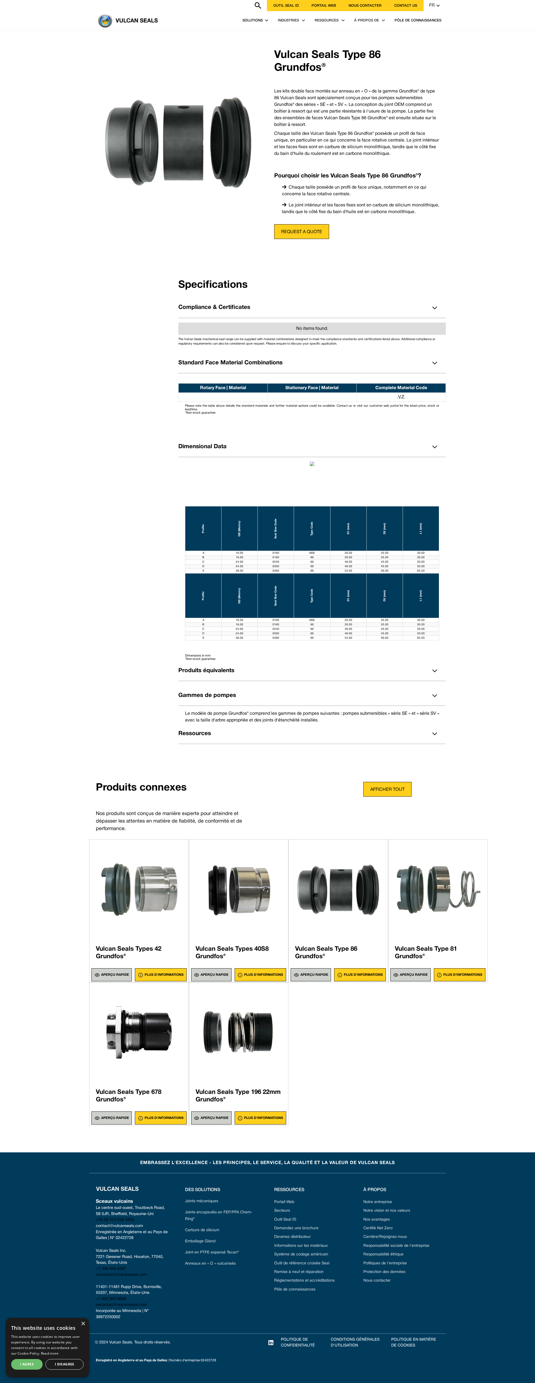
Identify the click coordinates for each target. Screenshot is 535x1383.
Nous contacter (377, 1280)
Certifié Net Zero (378, 1228)
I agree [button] (27, 1364)
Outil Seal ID (286, 5)
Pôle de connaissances (294, 1289)
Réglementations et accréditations (304, 1280)
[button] (435, 5)
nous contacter (365, 5)
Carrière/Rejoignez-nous (385, 1237)
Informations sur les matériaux (301, 1246)
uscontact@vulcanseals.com (121, 1275)
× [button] (83, 1324)
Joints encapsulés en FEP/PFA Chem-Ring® (218, 1216)
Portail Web (284, 1202)
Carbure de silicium (202, 1230)
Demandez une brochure (296, 1228)
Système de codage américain (301, 1254)
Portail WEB (324, 5)
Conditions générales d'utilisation (355, 1342)
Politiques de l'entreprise (385, 1263)
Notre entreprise (377, 1202)
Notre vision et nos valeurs (386, 1211)
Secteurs (282, 1211)
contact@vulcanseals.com (119, 1226)
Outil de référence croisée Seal (301, 1263)
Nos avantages (376, 1219)
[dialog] (47, 1347)
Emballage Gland (200, 1241)
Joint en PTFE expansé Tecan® (212, 1252)
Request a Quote (301, 232)
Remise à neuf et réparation (299, 1272)
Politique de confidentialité (298, 1342)
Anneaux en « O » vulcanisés (210, 1263)
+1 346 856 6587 (111, 1269)
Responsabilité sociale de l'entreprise (396, 1246)
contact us (405, 5)
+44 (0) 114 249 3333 (115, 1220)
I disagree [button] (64, 1364)
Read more (50, 1353)
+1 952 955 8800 (111, 1299)
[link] (92, 5)
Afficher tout (387, 790)
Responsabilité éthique (383, 1254)
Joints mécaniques (201, 1201)
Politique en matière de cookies (413, 1342)
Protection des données (384, 1272)
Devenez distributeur (292, 1237)
